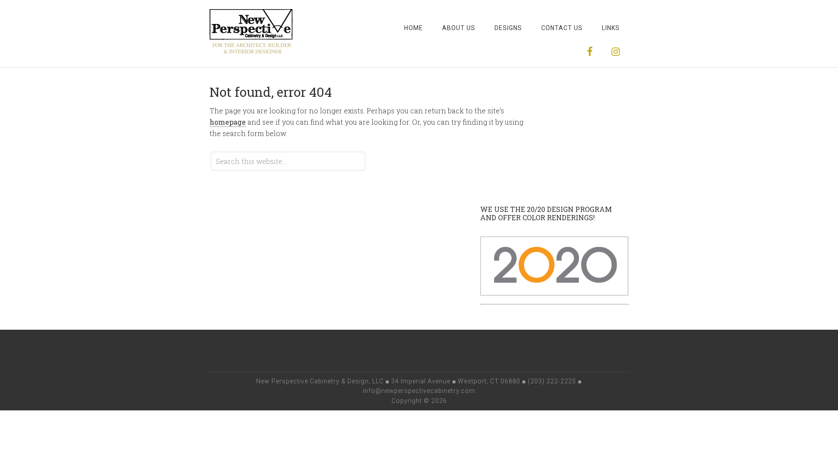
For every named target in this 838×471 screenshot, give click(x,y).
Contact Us (562, 27)
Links (611, 27)
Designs (508, 27)
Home (413, 27)
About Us (458, 27)
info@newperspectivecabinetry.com (419, 390)
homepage (228, 121)
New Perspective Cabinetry (251, 35)
